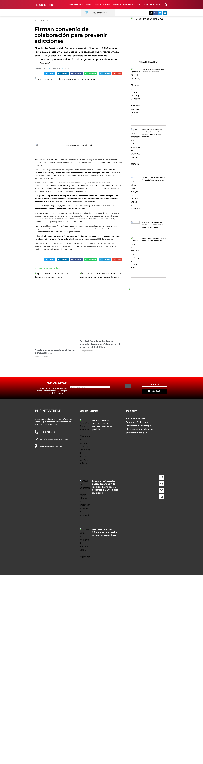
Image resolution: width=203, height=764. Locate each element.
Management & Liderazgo (131, 4)
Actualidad (42, 20)
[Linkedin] (165, 13)
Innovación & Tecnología (111, 4)
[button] (166, 4)
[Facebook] (155, 13)
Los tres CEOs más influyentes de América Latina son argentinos (104, 532)
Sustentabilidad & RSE (151, 4)
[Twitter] (160, 13)
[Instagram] (151, 13)
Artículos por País (98, 13)
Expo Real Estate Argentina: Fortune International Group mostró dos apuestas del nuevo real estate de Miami (100, 344)
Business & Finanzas (74, 4)
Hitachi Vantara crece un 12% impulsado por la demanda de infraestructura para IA (152, 224)
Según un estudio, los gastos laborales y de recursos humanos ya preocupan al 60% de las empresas (105, 487)
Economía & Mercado (92, 4)
